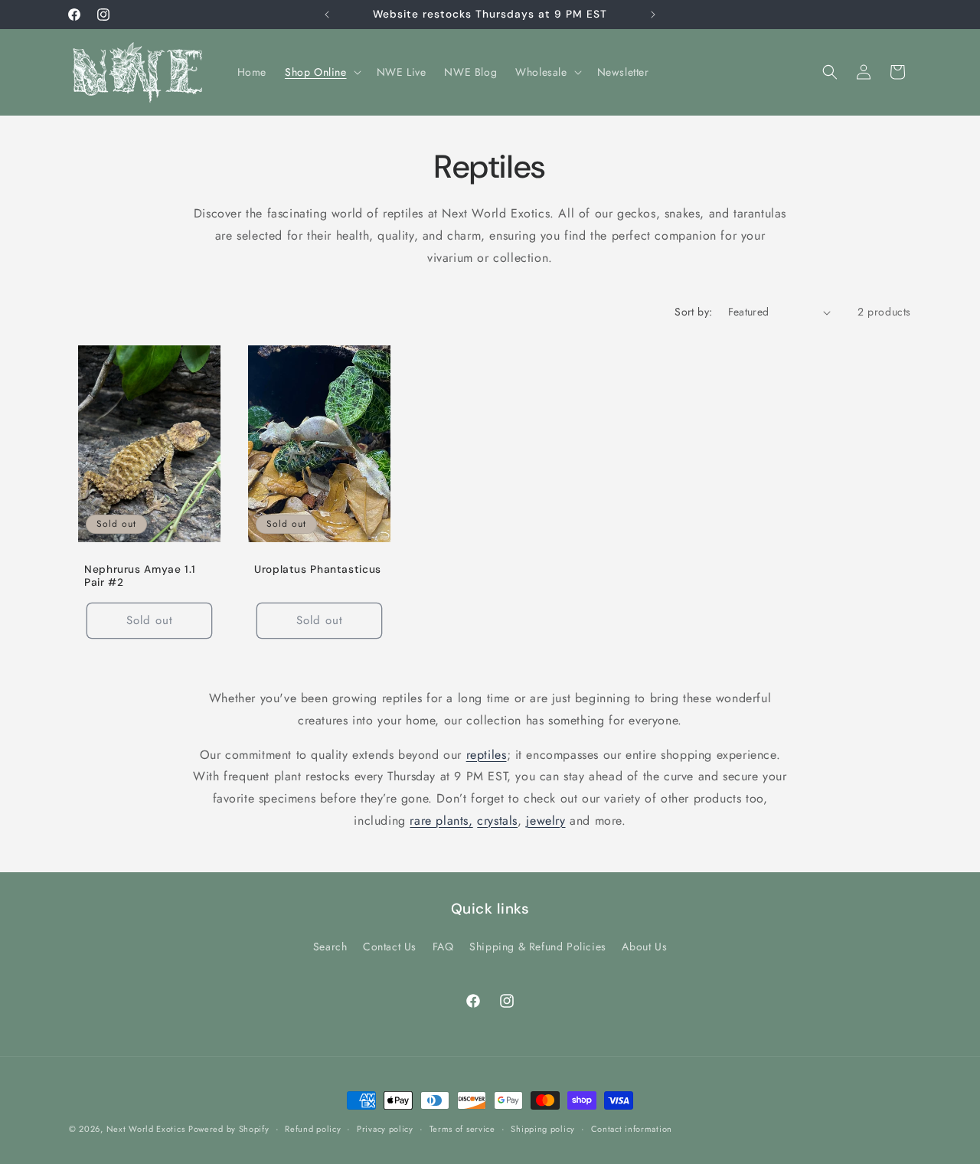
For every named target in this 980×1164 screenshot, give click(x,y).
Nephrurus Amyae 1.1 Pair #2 (140, 576)
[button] (322, 72)
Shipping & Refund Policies (537, 946)
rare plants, (441, 820)
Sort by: (693, 311)
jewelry (545, 820)
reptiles (486, 754)
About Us (644, 946)
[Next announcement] (653, 14)
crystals (497, 820)
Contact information (631, 1128)
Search (330, 946)
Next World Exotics (145, 1129)
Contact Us (389, 946)
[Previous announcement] (327, 14)
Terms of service (462, 1128)
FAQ (443, 946)
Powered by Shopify (229, 1129)
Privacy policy (385, 1128)
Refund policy (313, 1128)
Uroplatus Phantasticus (317, 569)
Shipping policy (543, 1128)
